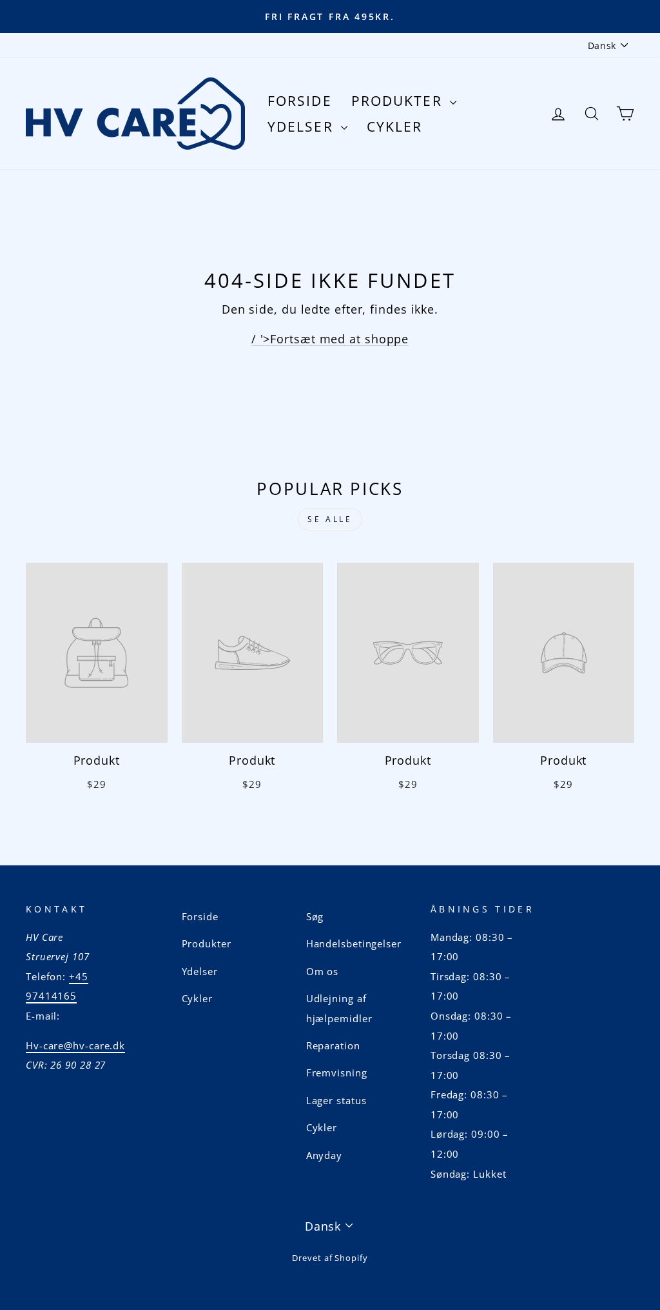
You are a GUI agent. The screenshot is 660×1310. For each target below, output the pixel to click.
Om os (322, 971)
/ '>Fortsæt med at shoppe (330, 339)
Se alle (329, 519)
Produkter (399, 101)
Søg (315, 916)
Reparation (333, 1045)
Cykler (395, 126)
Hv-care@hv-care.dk (75, 1045)
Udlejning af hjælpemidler (339, 1008)
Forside (299, 101)
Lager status (336, 1100)
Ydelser (302, 126)
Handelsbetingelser (354, 943)
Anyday (324, 1155)
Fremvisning (336, 1072)
